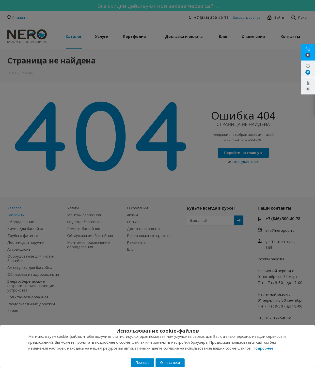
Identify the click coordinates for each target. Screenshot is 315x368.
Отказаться (170, 362)
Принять (142, 362)
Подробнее (262, 348)
